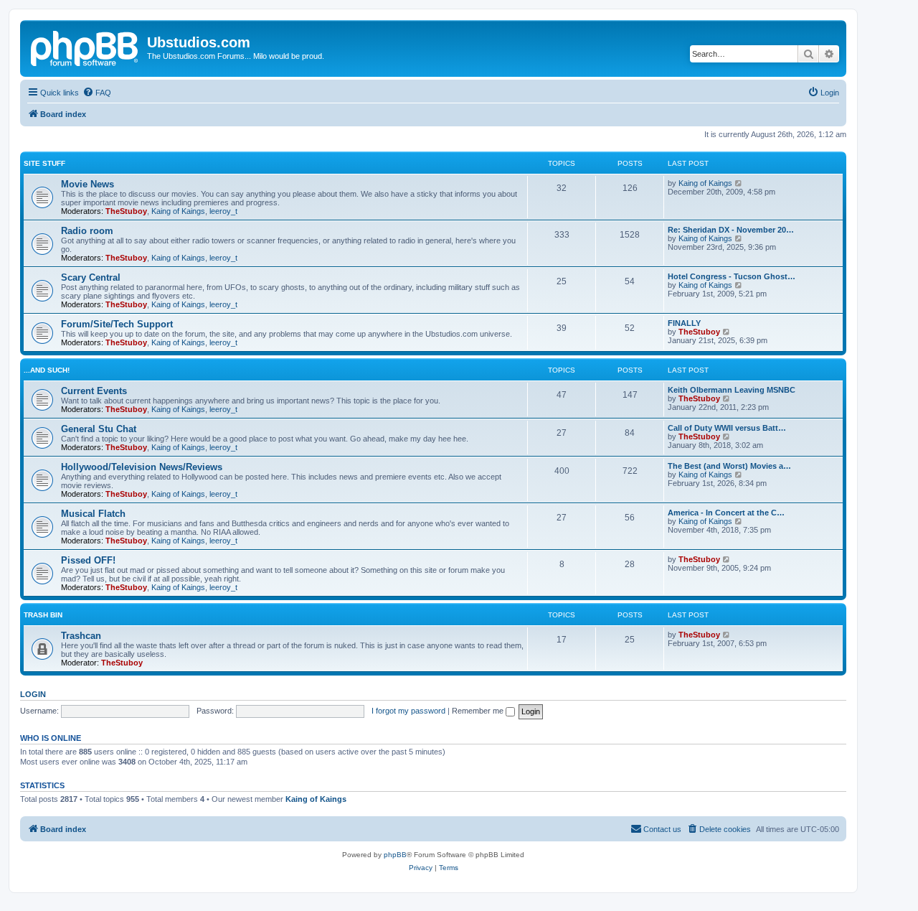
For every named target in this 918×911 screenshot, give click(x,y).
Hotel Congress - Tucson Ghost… (731, 276)
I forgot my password (408, 710)
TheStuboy (126, 211)
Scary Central (90, 277)
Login (33, 694)
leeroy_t (223, 211)
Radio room (87, 230)
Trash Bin (43, 615)
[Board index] (85, 47)
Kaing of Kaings (178, 211)
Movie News (87, 184)
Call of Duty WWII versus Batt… (727, 428)
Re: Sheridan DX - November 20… (731, 229)
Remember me (479, 710)
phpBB (395, 855)
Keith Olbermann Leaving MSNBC (731, 390)
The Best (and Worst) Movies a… (729, 466)
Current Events (94, 391)
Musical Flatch (93, 513)
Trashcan (81, 635)
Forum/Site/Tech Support (117, 324)
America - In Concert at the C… (726, 512)
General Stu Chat (98, 429)
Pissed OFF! (88, 560)
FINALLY (684, 323)
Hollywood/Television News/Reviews (141, 467)
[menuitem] (96, 92)
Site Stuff (44, 163)
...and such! (47, 370)
